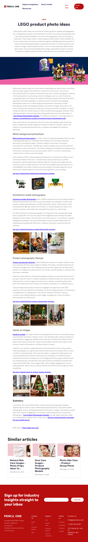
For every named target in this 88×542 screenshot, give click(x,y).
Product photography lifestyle (24, 262)
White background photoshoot (24, 138)
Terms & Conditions (48, 535)
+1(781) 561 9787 (74, 524)
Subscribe (77, 500)
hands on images (19, 334)
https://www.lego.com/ (30, 428)
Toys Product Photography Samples (26, 116)
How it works (46, 4)
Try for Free (77, 6)
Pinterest (61, 528)
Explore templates (30, 4)
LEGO (44, 19)
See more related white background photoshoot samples (33, 173)
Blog (32, 532)
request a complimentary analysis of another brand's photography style (39, 118)
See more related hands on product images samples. (32, 372)
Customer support (48, 529)
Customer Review (34, 528)
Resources (27, 8)
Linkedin (61, 531)
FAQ (46, 520)
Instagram (62, 525)
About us (33, 523)
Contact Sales (47, 524)
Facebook (62, 522)
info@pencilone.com (76, 520)
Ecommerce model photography (24, 199)
